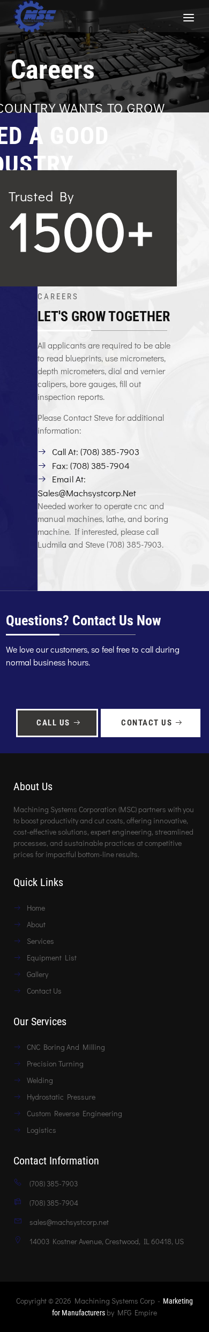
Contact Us (146, 723)
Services (40, 941)
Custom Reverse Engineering (74, 1113)
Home (36, 908)
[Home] (34, 15)
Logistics (41, 1130)
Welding (40, 1080)
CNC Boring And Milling (66, 1047)
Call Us (53, 723)
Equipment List (52, 957)
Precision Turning (55, 1063)
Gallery (37, 974)
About (36, 924)
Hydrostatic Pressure (61, 1097)
